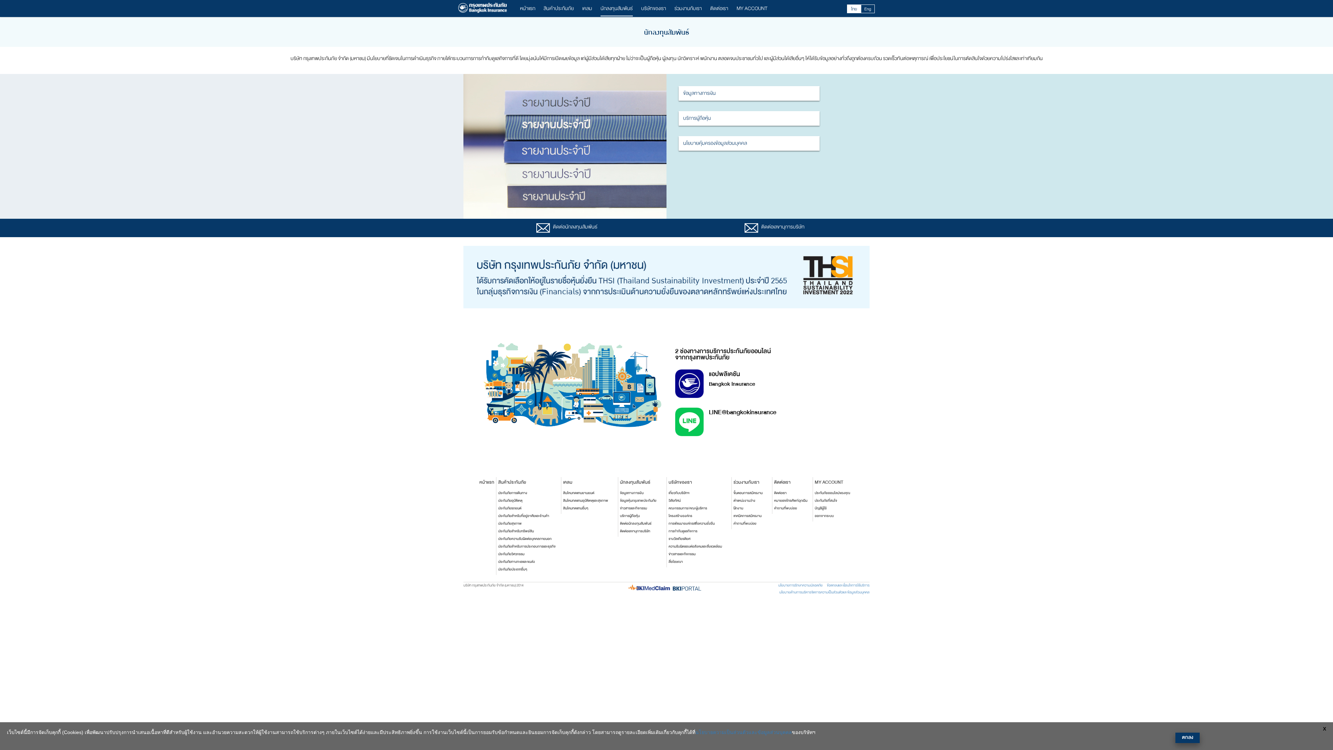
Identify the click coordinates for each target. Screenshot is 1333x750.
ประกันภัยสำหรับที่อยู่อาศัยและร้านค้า (523, 516)
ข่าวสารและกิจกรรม (633, 508)
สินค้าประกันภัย (559, 8)
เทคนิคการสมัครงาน (747, 516)
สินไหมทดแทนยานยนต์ (578, 493)
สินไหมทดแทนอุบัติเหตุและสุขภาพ (585, 501)
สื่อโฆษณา (676, 562)
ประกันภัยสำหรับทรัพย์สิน (516, 531)
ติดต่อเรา (719, 8)
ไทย (854, 9)
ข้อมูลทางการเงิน (699, 93)
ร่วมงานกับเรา (688, 8)
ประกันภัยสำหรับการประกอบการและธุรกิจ (527, 546)
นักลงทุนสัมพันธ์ (617, 8)
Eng (867, 9)
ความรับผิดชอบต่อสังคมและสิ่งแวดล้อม (695, 546)
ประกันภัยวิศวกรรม (511, 554)
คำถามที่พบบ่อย (744, 523)
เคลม (587, 8)
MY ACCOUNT (752, 8)
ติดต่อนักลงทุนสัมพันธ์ (636, 523)
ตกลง (1187, 737)
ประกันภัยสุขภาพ (510, 523)
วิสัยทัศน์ (675, 501)
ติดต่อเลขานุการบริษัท (635, 531)
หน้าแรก (527, 8)
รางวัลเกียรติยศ (679, 539)
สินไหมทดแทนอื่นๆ (575, 508)
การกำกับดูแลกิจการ (683, 531)
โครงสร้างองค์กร (680, 516)
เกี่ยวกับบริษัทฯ (679, 493)
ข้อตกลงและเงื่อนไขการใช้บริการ (848, 585)
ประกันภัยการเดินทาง (512, 493)
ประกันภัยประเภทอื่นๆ (512, 569)
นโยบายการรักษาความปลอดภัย (800, 585)
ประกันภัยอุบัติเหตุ (510, 501)
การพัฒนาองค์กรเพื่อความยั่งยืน (692, 523)
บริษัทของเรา (653, 8)
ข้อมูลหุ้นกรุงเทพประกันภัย (638, 501)
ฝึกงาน (738, 508)
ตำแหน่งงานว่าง (744, 501)
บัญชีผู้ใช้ (821, 508)
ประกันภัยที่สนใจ (826, 501)
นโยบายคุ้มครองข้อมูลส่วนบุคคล (715, 143)
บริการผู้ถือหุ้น (697, 118)
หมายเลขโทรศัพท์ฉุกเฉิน (790, 501)
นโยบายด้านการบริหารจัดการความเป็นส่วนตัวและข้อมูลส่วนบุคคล (824, 592)
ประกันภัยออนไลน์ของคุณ (832, 493)
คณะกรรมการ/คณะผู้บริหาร (688, 508)
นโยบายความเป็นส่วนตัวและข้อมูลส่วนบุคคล (743, 732)
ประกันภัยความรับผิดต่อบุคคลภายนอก (525, 539)
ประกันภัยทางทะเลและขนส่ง (516, 562)
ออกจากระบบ (824, 516)
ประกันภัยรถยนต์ (509, 508)
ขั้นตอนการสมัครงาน (748, 493)
